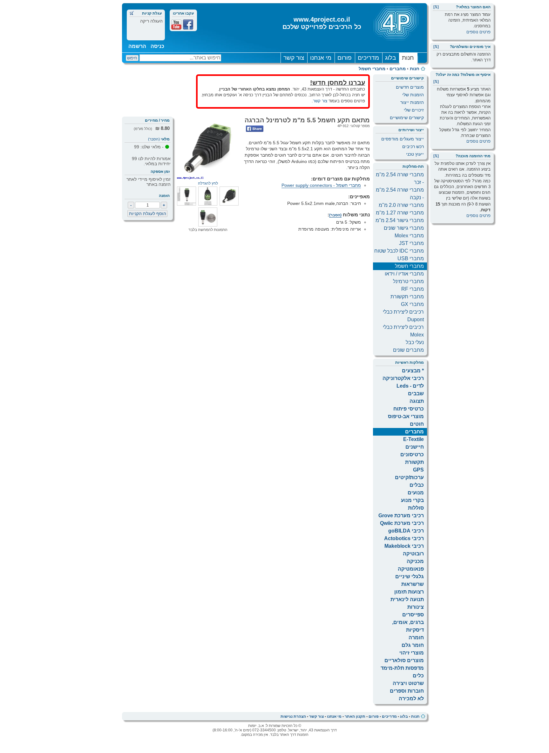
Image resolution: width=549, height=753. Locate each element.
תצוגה (417, 401)
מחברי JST (411, 243)
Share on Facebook (254, 128)
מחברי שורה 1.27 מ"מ (400, 212)
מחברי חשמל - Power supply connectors (321, 185)
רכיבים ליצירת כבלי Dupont (403, 315)
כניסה (157, 46)
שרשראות (412, 584)
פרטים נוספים (478, 32)
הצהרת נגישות (293, 716)
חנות (408, 57)
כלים (418, 675)
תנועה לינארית (407, 599)
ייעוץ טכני (415, 154)
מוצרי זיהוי (411, 652)
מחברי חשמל (372, 68)
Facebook (188, 24)
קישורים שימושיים (407, 117)
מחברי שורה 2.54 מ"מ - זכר (400, 178)
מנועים (416, 492)
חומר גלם (413, 645)
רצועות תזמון (409, 591)
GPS (418, 469)
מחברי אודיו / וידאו (404, 273)
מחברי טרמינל (408, 281)
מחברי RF (412, 289)
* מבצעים (413, 370)
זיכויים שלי (414, 109)
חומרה (416, 637)
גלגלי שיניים (409, 576)
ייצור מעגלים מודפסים (402, 138)
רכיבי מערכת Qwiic (402, 523)
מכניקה (415, 561)
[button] (229, 204)
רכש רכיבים (413, 146)
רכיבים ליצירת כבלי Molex (403, 330)
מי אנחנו (320, 57)
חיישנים (414, 447)
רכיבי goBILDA (406, 530)
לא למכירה (411, 698)
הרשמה (137, 46)
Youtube (176, 24)
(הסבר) (154, 139)
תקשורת (414, 462)
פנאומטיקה (411, 569)
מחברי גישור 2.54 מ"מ (400, 220)
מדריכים (368, 57)
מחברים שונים (408, 350)
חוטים (417, 424)
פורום (344, 57)
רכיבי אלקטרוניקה (403, 378)
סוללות (416, 508)
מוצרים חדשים (410, 87)
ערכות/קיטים (409, 477)
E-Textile (413, 439)
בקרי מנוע (412, 500)
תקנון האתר (355, 716)
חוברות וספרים (407, 691)
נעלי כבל (415, 342)
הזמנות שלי (413, 94)
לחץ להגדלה (208, 183)
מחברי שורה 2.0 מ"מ (401, 205)
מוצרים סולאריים (404, 660)
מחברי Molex (409, 235)
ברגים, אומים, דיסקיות (408, 626)
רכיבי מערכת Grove (401, 515)
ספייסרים (413, 614)
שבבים (416, 393)
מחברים (398, 68)
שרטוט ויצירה (408, 683)
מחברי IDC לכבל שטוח (399, 251)
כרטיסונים (412, 454)
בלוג (390, 57)
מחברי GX (412, 304)
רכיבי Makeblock (404, 546)
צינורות (415, 607)
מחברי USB (410, 258)
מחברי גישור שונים (404, 228)
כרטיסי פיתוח (408, 408)
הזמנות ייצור (412, 102)
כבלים (417, 485)
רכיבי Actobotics (404, 538)
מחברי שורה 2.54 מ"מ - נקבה (400, 193)
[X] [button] (436, 7)
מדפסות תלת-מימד (402, 668)
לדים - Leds (410, 386)
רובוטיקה (413, 553)
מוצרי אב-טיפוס (406, 416)
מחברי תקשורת (407, 296)
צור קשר (293, 57)
